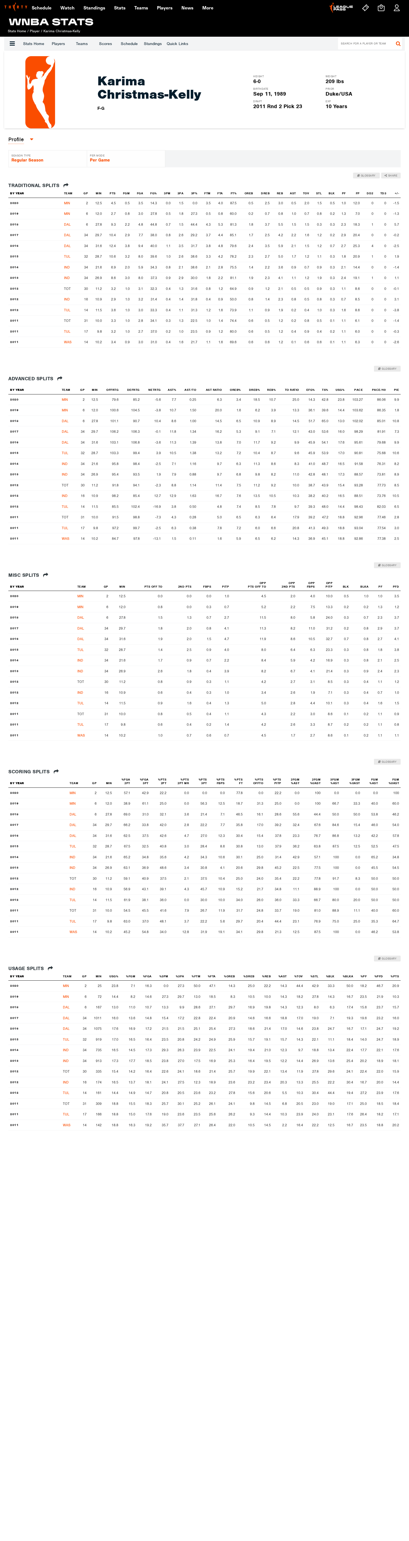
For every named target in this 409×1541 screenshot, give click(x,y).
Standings (153, 43)
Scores (105, 43)
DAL (67, 224)
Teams (82, 43)
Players (58, 43)
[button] (12, 44)
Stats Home (33, 43)
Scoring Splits (29, 772)
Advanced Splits (31, 379)
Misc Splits (24, 575)
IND (67, 267)
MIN (67, 203)
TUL (67, 256)
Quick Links (177, 43)
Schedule (129, 43)
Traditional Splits (34, 185)
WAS (68, 342)
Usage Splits (26, 968)
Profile (16, 139)
